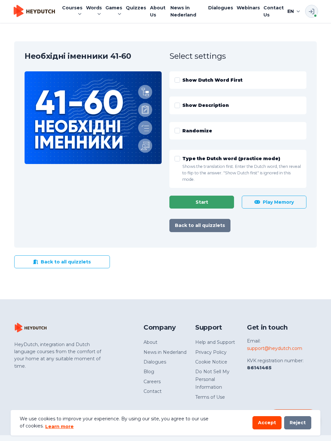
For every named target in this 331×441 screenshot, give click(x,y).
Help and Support (215, 342)
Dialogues (220, 8)
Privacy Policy (211, 352)
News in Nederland (183, 11)
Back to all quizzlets (200, 225)
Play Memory (278, 202)
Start (202, 202)
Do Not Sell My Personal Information (212, 379)
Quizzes (136, 8)
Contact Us (273, 11)
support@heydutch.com (274, 348)
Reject (298, 423)
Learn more (59, 426)
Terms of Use (210, 397)
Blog (149, 371)
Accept (267, 423)
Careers (152, 382)
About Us (158, 11)
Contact (153, 391)
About (150, 342)
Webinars (248, 8)
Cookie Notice (211, 362)
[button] (72, 8)
